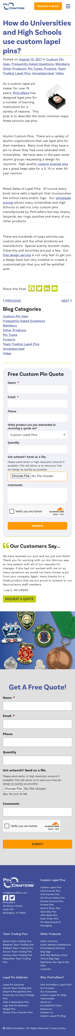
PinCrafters (21, 93)
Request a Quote (19, 599)
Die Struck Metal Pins (52, 897)
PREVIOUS (12, 301)
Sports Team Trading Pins (17, 941)
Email (13, 397)
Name (13, 383)
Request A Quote (48, 6)
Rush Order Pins (49, 918)
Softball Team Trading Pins (18, 948)
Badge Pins (9, 1009)
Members (62, 64)
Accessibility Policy (51, 1005)
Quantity (13, 443)
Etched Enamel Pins (51, 901)
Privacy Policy (58, 1028)
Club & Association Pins (16, 1002)
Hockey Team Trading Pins (17, 955)
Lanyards (45, 969)
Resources (46, 1009)
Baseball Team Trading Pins (18, 944)
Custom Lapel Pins (50, 887)
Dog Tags (45, 951)
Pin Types (35, 69)
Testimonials (47, 998)
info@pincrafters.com (15, 892)
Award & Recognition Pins (17, 991)
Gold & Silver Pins (50, 908)
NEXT (66, 301)
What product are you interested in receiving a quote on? (32, 426)
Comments (15, 485)
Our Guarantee (48, 991)
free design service (17, 255)
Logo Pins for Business (15, 1005)
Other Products (14, 69)
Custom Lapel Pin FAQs (53, 995)
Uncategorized (43, 73)
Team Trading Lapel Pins (21, 344)
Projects (50, 69)
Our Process (47, 988)
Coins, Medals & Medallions (55, 944)
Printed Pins (47, 904)
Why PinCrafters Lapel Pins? (56, 984)
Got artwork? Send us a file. (27, 457)
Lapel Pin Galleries (13, 984)
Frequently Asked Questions (33, 64)
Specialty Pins (48, 911)
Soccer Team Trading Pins (17, 951)
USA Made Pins (48, 915)
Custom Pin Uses (15, 316)
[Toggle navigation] (68, 6)
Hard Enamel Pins (50, 890)
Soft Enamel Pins (49, 894)
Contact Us (46, 1012)
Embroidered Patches (52, 948)
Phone (12, 411)
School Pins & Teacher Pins (18, 1012)
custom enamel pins (53, 164)
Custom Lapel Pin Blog (53, 1016)
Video (59, 73)
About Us (45, 1002)
